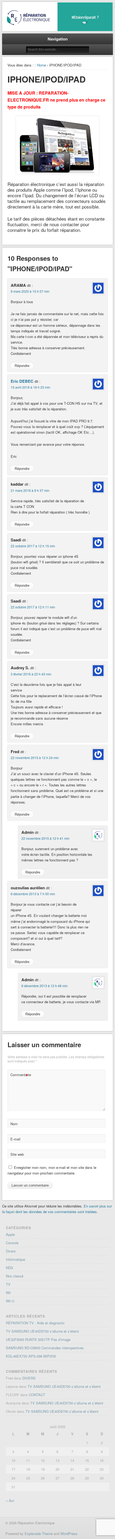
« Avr (10, 1500)
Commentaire (19, 1075)
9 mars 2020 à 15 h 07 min (30, 291)
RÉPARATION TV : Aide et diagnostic (35, 1322)
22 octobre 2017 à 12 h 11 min (33, 607)
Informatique (15, 1259)
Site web (17, 1154)
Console (12, 1242)
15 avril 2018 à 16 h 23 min (30, 387)
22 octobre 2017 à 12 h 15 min (33, 546)
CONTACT (37, 1394)
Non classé (14, 1275)
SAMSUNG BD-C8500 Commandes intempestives (45, 1347)
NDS (9, 1267)
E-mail (15, 1139)
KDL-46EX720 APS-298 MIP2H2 (31, 1356)
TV (8, 1284)
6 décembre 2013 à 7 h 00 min (33, 893)
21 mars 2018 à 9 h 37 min (30, 490)
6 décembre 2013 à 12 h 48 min (44, 985)
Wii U (10, 1300)
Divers (11, 1251)
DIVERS (29, 1378)
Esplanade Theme (39, 1533)
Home (41, 65)
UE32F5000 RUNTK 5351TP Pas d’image (38, 1339)
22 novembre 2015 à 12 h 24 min (35, 757)
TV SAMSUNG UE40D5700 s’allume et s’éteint (42, 1331)
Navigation (58, 39)
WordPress (69, 1533)
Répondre (22, 366)
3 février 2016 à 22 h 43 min (31, 674)
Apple (10, 1234)
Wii (8, 1292)
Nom (14, 1123)
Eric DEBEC (22, 381)
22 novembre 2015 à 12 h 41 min (45, 838)
